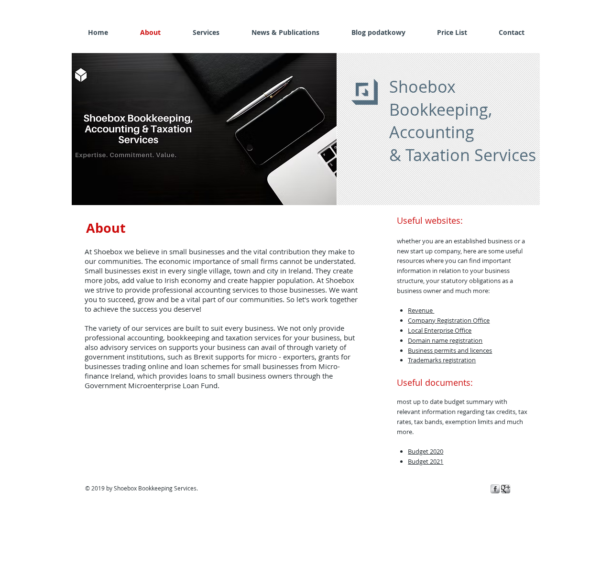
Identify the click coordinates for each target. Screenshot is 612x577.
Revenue (421, 310)
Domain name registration (445, 340)
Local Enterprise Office (439, 330)
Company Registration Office (449, 320)
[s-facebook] (495, 488)
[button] (204, 129)
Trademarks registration (442, 360)
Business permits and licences (450, 350)
